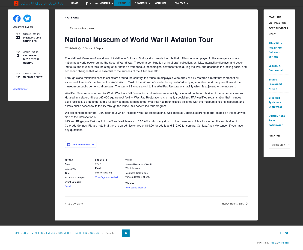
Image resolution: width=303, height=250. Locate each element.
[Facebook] (280, 233)
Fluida (272, 242)
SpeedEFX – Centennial (276, 68)
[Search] (126, 233)
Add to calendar (81, 144)
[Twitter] (286, 233)
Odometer (64, 233)
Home (16, 233)
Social (68, 186)
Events (50, 233)
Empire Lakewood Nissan (275, 84)
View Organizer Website (107, 177)
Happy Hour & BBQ (233, 203)
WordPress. (284, 242)
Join (25, 233)
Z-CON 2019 (75, 203)
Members (37, 233)
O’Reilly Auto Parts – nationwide (277, 120)
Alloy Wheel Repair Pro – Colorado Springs (276, 49)
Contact (95, 233)
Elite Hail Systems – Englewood (275, 102)
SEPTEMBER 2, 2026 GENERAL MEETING (31, 59)
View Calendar (20, 88)
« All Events (72, 17)
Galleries (81, 233)
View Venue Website (135, 187)
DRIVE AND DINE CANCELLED (32, 39)
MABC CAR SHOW (32, 77)
